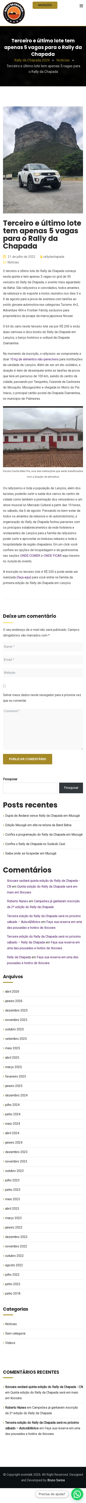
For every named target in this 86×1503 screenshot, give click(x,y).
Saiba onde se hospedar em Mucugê (30, 853)
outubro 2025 (14, 1029)
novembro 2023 (16, 1161)
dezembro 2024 (16, 1095)
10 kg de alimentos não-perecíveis (34, 359)
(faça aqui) (24, 577)
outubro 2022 (14, 1256)
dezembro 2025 (16, 1010)
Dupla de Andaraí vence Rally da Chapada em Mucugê (42, 816)
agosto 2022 (14, 1265)
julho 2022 (12, 1275)
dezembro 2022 (16, 1237)
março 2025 (13, 1067)
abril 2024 (12, 1133)
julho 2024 (12, 1105)
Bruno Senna (56, 1480)
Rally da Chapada (19, 957)
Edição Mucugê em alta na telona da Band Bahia (38, 825)
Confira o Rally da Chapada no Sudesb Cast (35, 844)
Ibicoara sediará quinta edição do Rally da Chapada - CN (44, 1387)
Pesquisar (10, 779)
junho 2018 (12, 1293)
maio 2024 (12, 1124)
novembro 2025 (16, 1020)
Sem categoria (15, 1333)
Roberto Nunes (17, 901)
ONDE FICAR (53, 556)
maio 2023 (12, 1199)
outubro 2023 (14, 1171)
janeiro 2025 (13, 1086)
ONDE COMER (30, 556)
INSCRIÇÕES (45, 5)
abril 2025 (12, 1057)
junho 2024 (12, 1114)
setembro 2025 (16, 1039)
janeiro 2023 (13, 1227)
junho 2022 (12, 1284)
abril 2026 (12, 991)
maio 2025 (12, 1048)
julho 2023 (12, 1180)
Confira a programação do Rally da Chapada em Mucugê (44, 834)
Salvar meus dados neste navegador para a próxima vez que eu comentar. (42, 698)
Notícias (13, 262)
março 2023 (13, 1218)
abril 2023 (12, 1208)
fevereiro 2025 (15, 1076)
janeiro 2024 (13, 1142)
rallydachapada (53, 257)
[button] (77, 1494)
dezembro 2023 (16, 1152)
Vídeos (10, 1343)
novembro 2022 (16, 1246)
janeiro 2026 (13, 1001)
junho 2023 (12, 1190)
